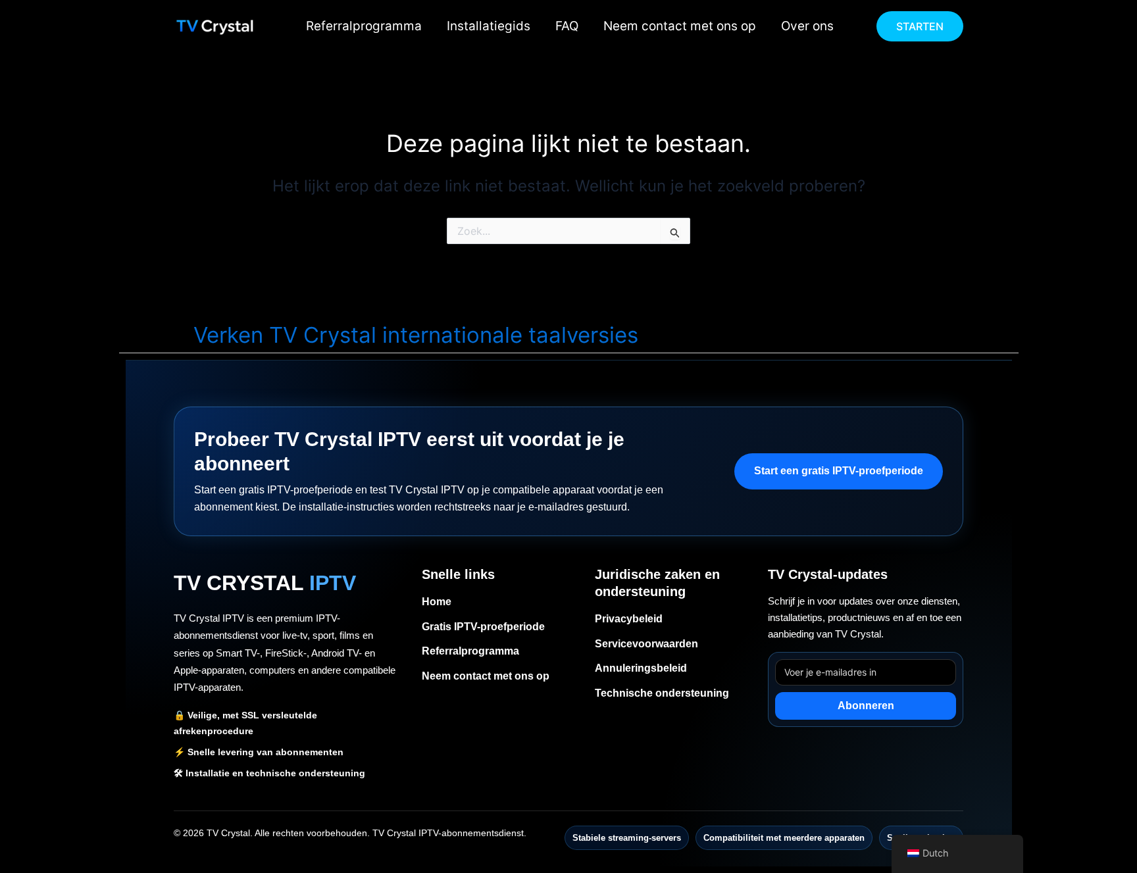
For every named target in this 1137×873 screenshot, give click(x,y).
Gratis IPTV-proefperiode (483, 626)
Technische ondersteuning (662, 693)
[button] (919, 26)
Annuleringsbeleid (641, 668)
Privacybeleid (629, 618)
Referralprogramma (364, 26)
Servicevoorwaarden (646, 643)
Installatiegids (488, 26)
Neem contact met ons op (679, 26)
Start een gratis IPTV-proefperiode (838, 470)
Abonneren (866, 705)
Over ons (807, 26)
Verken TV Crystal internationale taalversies (415, 335)
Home (436, 601)
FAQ (566, 26)
